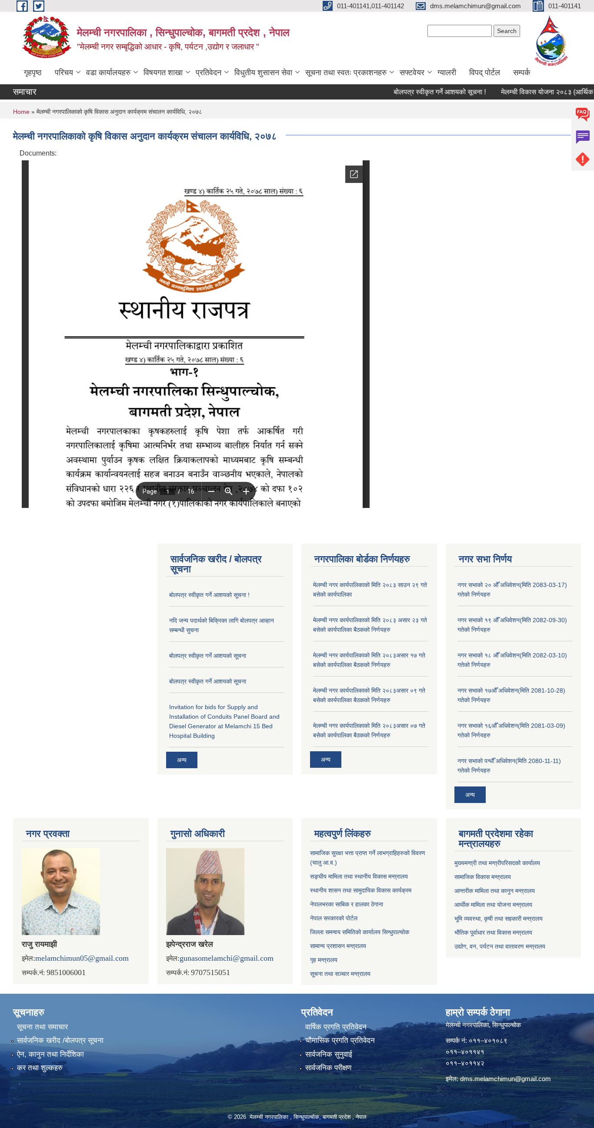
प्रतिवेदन (208, 72)
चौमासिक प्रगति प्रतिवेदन (340, 1040)
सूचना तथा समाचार (42, 1027)
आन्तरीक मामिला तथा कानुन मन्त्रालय (494, 890)
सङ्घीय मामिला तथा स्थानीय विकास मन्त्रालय (359, 876)
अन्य (182, 759)
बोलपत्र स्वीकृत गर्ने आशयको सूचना (207, 655)
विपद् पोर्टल (484, 72)
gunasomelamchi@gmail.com (227, 958)
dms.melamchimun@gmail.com (505, 1078)
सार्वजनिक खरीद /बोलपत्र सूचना (60, 1040)
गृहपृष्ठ (33, 72)
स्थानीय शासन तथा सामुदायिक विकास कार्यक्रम (360, 890)
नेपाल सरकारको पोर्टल (333, 918)
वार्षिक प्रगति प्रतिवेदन (336, 1027)
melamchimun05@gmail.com (82, 958)
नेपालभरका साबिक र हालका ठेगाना (346, 904)
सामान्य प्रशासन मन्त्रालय (338, 945)
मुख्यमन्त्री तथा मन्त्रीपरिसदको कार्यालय (497, 862)
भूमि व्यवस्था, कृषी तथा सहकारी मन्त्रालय (498, 918)
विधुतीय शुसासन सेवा (263, 72)
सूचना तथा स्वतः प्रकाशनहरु (346, 72)
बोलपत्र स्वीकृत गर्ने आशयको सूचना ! (420, 92)
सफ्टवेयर (412, 72)
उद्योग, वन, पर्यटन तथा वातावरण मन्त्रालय (499, 946)
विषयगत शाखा (163, 72)
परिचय (64, 72)
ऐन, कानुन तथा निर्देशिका (50, 1054)
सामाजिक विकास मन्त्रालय (482, 876)
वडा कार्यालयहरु (108, 72)
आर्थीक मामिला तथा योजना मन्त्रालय (493, 904)
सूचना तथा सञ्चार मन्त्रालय (340, 973)
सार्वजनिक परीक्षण (328, 1068)
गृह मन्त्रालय (323, 959)
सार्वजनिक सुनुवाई (328, 1054)
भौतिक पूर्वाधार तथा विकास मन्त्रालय (493, 932)
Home (21, 111)
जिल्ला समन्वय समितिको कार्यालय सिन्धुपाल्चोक (359, 932)
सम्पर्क (521, 72)
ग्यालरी (446, 72)
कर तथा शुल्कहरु (40, 1068)
